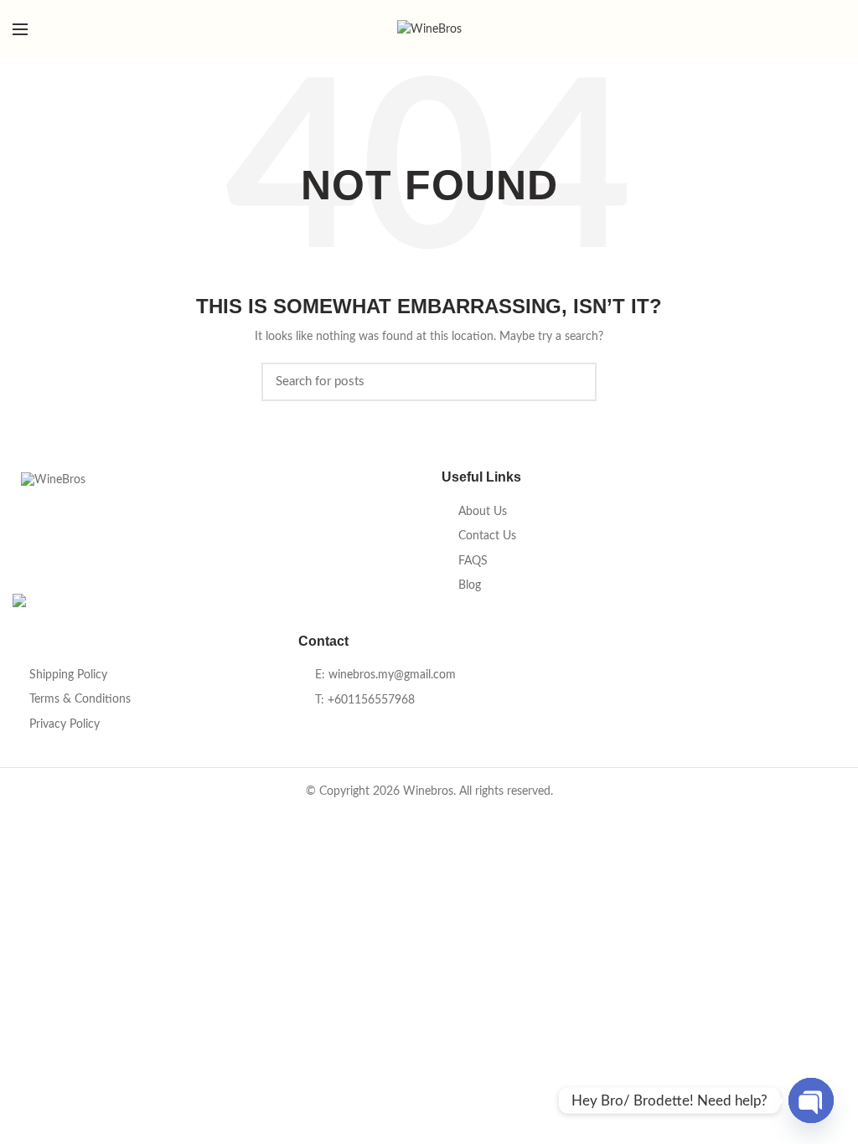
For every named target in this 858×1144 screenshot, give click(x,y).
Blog (469, 585)
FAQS (473, 561)
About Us (482, 512)
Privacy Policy (64, 724)
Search (574, 382)
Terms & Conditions (80, 699)
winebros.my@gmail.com (392, 675)
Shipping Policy (68, 675)
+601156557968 (371, 700)
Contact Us (487, 536)
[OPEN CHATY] (811, 1100)
